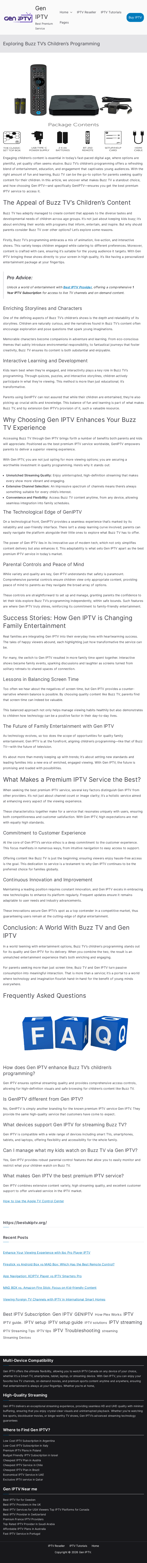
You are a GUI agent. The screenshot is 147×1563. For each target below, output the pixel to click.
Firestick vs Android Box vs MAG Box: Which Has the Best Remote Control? (58, 1264)
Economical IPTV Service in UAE (23, 1474)
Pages (64, 22)
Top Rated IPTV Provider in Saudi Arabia (29, 1524)
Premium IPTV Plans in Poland (22, 1450)
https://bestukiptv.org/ (25, 1222)
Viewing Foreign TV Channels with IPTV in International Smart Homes (54, 1299)
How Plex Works (108, 1314)
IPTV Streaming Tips (19, 1331)
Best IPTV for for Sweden (19, 1499)
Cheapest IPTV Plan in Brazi (21, 1469)
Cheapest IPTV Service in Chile (23, 1465)
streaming (110, 1331)
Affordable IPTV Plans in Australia (24, 1528)
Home (64, 12)
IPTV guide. (12, 1322)
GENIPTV (83, 1314)
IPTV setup (35, 1322)
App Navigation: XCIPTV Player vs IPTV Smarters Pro (42, 1276)
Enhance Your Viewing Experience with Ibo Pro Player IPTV (46, 1252)
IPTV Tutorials (111, 12)
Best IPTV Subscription (27, 1314)
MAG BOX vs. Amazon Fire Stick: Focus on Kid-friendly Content (50, 1288)
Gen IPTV (62, 1314)
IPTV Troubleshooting (76, 1330)
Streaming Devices (17, 1337)
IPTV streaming (125, 1322)
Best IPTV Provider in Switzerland (24, 1514)
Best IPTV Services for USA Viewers (26, 1509)
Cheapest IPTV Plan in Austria (22, 1460)
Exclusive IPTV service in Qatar (23, 1479)
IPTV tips (44, 1331)
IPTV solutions (96, 1323)
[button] (70, 12)
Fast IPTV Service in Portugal (21, 1533)
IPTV (128, 1314)
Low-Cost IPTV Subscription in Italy (25, 1445)
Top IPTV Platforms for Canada (69, 1509)
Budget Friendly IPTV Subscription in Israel (30, 1455)
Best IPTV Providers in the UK (22, 1504)
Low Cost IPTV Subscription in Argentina (29, 1440)
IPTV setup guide (65, 1322)
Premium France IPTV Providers (23, 1519)
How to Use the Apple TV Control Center (33, 1201)
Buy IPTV (135, 17)
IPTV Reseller (86, 12)
